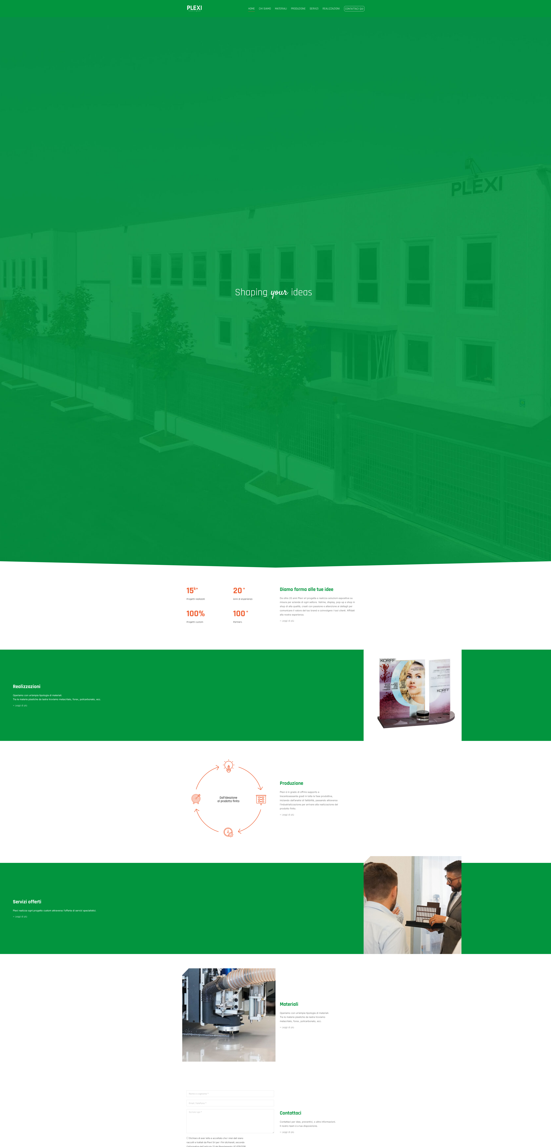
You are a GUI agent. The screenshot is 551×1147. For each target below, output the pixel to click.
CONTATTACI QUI (354, 9)
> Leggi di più (287, 621)
